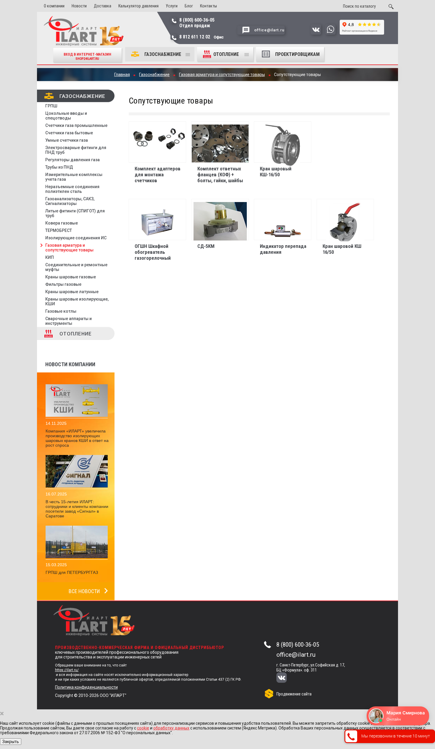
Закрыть (10, 741)
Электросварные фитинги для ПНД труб (75, 150)
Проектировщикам (297, 54)
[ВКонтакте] (285, 678)
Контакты (208, 6)
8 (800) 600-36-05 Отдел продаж (197, 22)
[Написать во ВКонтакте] (316, 33)
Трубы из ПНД (59, 167)
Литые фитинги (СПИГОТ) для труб (75, 213)
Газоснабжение (162, 54)
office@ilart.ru (295, 654)
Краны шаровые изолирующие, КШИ (77, 301)
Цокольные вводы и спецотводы (66, 115)
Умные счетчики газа (66, 140)
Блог (189, 6)
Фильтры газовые (63, 284)
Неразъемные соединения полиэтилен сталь (72, 189)
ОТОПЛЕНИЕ (226, 54)
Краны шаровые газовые (70, 277)
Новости (79, 6)
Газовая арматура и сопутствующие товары (69, 247)
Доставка (102, 6)
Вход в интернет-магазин (87, 56)
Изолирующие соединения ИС (76, 237)
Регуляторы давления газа (72, 159)
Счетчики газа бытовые (69, 132)
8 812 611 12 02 (201, 37)
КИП (49, 257)
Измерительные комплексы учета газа (73, 177)
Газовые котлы (60, 311)
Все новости (84, 591)
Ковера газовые (61, 223)
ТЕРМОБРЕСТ (58, 230)
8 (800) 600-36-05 (297, 644)
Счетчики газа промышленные (76, 125)
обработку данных (171, 728)
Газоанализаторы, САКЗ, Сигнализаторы (69, 201)
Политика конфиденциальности (86, 687)
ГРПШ (51, 106)
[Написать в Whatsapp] (330, 33)
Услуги (172, 6)
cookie (143, 728)
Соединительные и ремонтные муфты (76, 267)
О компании (54, 6)
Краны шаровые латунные (72, 291)
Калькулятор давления (138, 6)
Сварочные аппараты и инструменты (68, 321)
